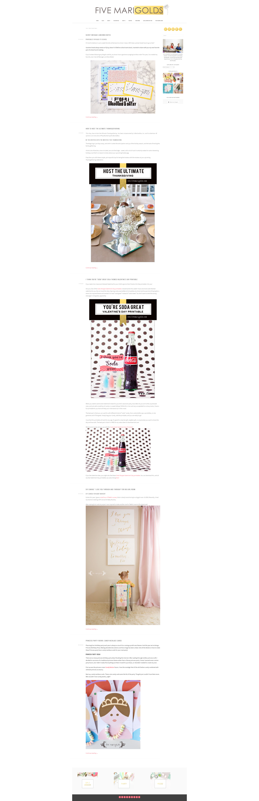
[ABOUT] (125, 797)
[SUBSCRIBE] (134, 797)
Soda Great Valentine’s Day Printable (121, 427)
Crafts (123, 20)
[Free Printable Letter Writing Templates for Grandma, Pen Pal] (168, 89)
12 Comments (80, 39)
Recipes (130, 20)
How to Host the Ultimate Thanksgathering (103, 128)
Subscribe (137, 20)
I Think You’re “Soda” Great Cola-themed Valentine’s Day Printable (112, 279)
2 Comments (81, 283)
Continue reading (92, 117)
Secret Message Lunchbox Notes (98, 35)
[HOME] (120, 797)
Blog (103, 20)
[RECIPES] (132, 797)
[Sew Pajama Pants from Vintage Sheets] (168, 78)
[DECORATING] (127, 797)
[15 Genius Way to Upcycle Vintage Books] (178, 89)
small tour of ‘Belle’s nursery (108, 497)
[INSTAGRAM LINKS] (139, 797)
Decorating (116, 20)
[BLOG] (122, 797)
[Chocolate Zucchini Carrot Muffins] (178, 78)
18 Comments (80, 493)
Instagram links (159, 20)
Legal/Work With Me (147, 20)
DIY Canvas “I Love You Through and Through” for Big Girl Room (110, 489)
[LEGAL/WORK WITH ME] (137, 797)
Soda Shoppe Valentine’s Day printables (109, 289)
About (108, 20)
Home (97, 20)
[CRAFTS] (129, 797)
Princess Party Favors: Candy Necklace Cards (104, 640)
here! (117, 478)
